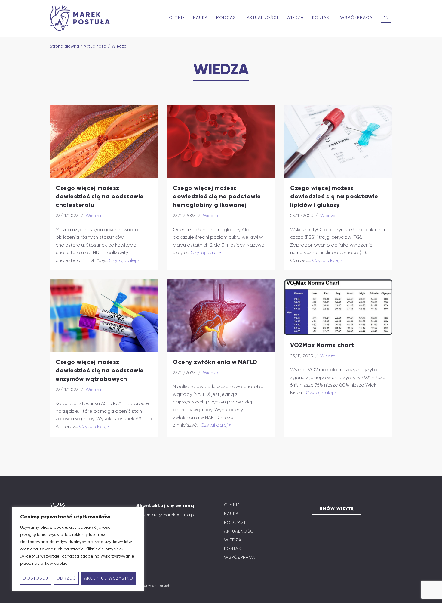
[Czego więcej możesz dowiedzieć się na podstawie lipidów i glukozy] (338, 141)
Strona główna (64, 46)
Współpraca (356, 18)
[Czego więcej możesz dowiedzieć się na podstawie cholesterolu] (104, 141)
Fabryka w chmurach (151, 585)
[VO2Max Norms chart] (338, 307)
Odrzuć (66, 578)
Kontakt (322, 18)
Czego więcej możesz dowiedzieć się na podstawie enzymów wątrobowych (100, 370)
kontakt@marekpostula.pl (169, 514)
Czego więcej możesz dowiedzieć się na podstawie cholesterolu (100, 196)
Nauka (200, 18)
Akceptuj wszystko (109, 578)
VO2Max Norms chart (322, 345)
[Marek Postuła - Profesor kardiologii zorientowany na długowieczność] (81, 18)
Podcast (227, 18)
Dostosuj (35, 578)
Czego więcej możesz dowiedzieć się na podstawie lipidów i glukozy (334, 196)
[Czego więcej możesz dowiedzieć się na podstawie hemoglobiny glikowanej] (221, 141)
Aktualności (262, 18)
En (386, 18)
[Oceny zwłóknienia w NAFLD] (221, 315)
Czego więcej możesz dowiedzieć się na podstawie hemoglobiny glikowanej (217, 196)
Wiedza (295, 18)
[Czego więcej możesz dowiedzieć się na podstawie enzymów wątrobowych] (104, 315)
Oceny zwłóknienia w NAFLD (215, 361)
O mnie (177, 18)
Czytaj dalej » (124, 260)
